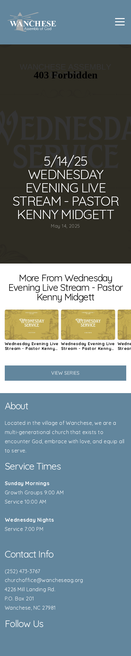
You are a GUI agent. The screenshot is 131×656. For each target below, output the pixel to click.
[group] (32, 333)
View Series (65, 373)
